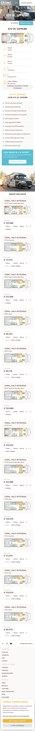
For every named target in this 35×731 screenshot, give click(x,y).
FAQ (3, 658)
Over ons (5, 652)
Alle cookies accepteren (17, 721)
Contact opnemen (16, 162)
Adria (3, 683)
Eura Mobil (5, 697)
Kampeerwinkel (7, 673)
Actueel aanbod (26, 3)
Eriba (3, 694)
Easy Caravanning (8, 691)
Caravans (5, 670)
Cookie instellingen (17, 725)
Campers (5, 667)
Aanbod (4, 676)
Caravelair (5, 688)
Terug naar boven (26, 643)
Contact (4, 661)
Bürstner (5, 686)
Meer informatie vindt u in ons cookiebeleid (16, 716)
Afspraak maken (25, 23)
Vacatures (5, 655)
